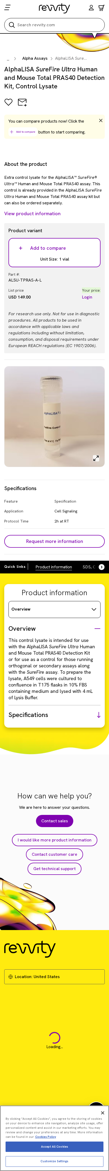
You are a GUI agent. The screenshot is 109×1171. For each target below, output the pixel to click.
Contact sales (54, 821)
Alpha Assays (35, 58)
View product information (32, 213)
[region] (54, 1138)
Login (87, 297)
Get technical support (54, 868)
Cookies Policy (45, 1137)
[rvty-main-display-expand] (96, 458)
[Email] (22, 106)
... (8, 59)
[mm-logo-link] (55, 8)
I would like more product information (55, 840)
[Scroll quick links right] (98, 567)
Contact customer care (54, 854)
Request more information (54, 541)
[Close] (102, 1113)
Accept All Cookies (54, 1146)
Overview (20, 609)
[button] (91, 8)
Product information (53, 567)
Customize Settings (54, 1161)
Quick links (15, 566)
